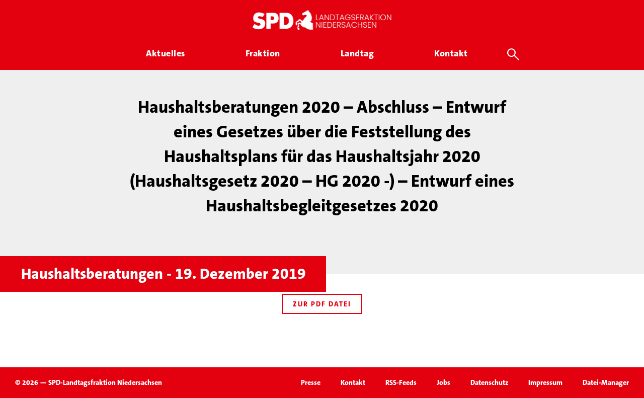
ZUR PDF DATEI (322, 303)
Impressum (545, 382)
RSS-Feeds (401, 382)
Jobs (443, 382)
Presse (310, 382)
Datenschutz (489, 382)
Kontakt (353, 382)
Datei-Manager (606, 382)
